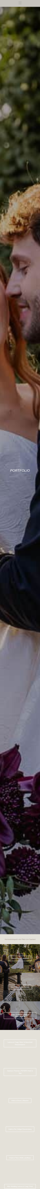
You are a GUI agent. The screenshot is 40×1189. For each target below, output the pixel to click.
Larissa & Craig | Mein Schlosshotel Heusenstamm (20, 1043)
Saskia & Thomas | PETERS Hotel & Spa (20, 1072)
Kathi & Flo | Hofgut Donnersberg (20, 1129)
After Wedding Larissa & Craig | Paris (20, 1186)
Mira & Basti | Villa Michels (20, 987)
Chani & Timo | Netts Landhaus (20, 1158)
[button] (20, 3)
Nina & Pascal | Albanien (20, 958)
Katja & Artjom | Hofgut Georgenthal (20, 1016)
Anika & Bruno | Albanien (20, 1100)
